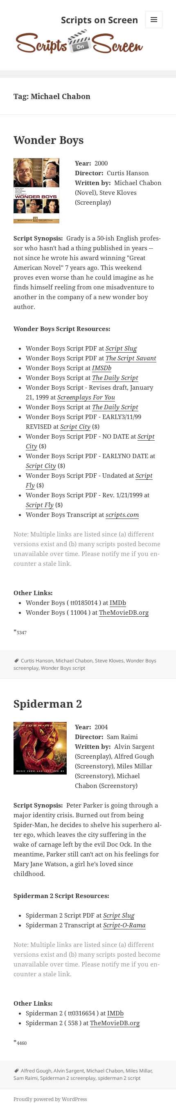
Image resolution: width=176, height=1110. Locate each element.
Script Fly (40, 505)
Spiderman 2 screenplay (67, 1078)
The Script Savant (131, 358)
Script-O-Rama (124, 925)
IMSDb (101, 368)
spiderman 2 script (119, 1078)
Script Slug (121, 348)
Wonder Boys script (63, 667)
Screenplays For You (86, 397)
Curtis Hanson (37, 660)
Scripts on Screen (99, 19)
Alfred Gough (36, 1070)
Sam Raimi (26, 1078)
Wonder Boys (49, 139)
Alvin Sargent (69, 1070)
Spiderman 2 (48, 703)
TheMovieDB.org (124, 612)
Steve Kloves (109, 660)
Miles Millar (138, 1070)
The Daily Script (115, 377)
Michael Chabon (74, 660)
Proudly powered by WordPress (50, 1099)
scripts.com (122, 514)
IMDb (118, 602)
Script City (75, 426)
